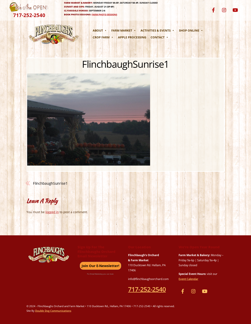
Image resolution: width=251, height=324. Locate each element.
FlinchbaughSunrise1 (125, 63)
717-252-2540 (29, 15)
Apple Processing (132, 37)
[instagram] (225, 9)
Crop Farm (101, 37)
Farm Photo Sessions (104, 14)
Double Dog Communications (53, 310)
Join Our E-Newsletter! (100, 265)
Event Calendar (188, 279)
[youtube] (236, 9)
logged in (52, 212)
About (98, 30)
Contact (158, 37)
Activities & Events (156, 30)
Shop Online (189, 30)
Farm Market (121, 30)
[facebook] (214, 9)
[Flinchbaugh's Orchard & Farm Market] (53, 45)
